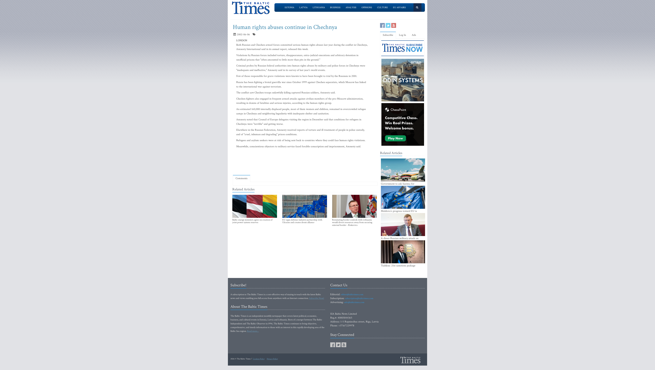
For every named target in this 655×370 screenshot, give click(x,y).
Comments (242, 178)
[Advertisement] (305, 162)
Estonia (289, 7)
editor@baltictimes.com (352, 294)
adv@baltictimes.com (354, 302)
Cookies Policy (259, 359)
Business (335, 7)
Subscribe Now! (316, 298)
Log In (402, 35)
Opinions (366, 7)
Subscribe (388, 35)
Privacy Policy (272, 359)
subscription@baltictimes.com (359, 298)
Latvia (303, 7)
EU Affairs (399, 7)
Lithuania (319, 7)
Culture (382, 7)
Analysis (351, 7)
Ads (414, 35)
